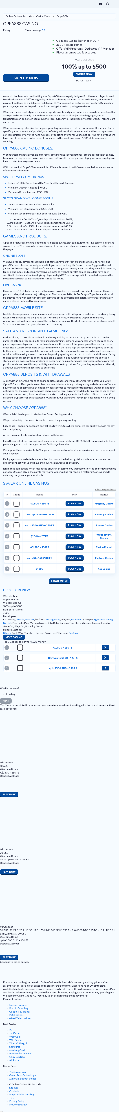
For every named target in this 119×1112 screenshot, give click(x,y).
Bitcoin (7, 632)
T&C (11, 1097)
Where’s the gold (18, 1043)
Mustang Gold (17, 1050)
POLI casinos (16, 1014)
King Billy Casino (104, 503)
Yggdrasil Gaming (103, 619)
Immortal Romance (20, 1053)
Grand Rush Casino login (22, 1075)
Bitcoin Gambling (18, 1008)
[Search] (107, 4)
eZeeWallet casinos (20, 1018)
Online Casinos (44, 16)
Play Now (74, 503)
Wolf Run (14, 1033)
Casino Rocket (104, 547)
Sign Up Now (26, 78)
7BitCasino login (18, 1071)
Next (5, 700)
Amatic (20, 619)
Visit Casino (14, 636)
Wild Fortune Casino (104, 536)
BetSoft (29, 619)
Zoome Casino (104, 525)
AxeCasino (104, 568)
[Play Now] (105, 647)
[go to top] (1, 1111)
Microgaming (53, 619)
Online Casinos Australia (19, 16)
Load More (59, 581)
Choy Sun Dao (17, 1056)
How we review (18, 1104)
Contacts (14, 1091)
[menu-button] (113, 3)
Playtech (76, 619)
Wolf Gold (14, 1036)
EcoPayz (73, 632)
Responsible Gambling (21, 1094)
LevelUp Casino (104, 514)
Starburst (14, 1046)
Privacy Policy (16, 1101)
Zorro (12, 1029)
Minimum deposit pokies (22, 1078)
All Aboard (15, 1060)
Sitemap (13, 1087)
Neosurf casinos (18, 1004)
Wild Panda (15, 1039)
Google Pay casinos (20, 1011)
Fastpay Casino (104, 557)
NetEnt (7, 622)
